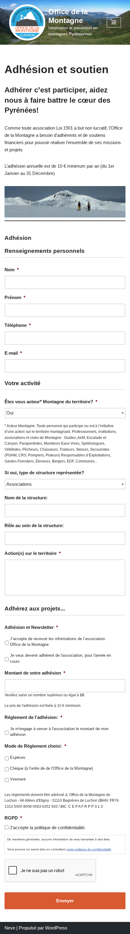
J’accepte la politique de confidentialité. (48, 827)
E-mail (13, 353)
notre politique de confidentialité (89, 849)
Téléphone (18, 325)
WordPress (56, 927)
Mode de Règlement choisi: (35, 746)
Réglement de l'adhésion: (33, 717)
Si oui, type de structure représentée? (44, 472)
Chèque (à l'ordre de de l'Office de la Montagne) (51, 768)
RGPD (13, 817)
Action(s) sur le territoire (33, 553)
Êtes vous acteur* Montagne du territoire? (51, 401)
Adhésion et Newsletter (31, 627)
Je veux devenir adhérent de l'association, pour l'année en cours (60, 658)
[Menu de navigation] (114, 22)
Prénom (15, 297)
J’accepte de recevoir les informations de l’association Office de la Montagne (57, 641)
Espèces (17, 757)
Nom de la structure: (26, 497)
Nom (12, 269)
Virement (18, 779)
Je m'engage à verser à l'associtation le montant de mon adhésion (59, 731)
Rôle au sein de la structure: (34, 525)
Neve (10, 927)
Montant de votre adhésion (35, 672)
